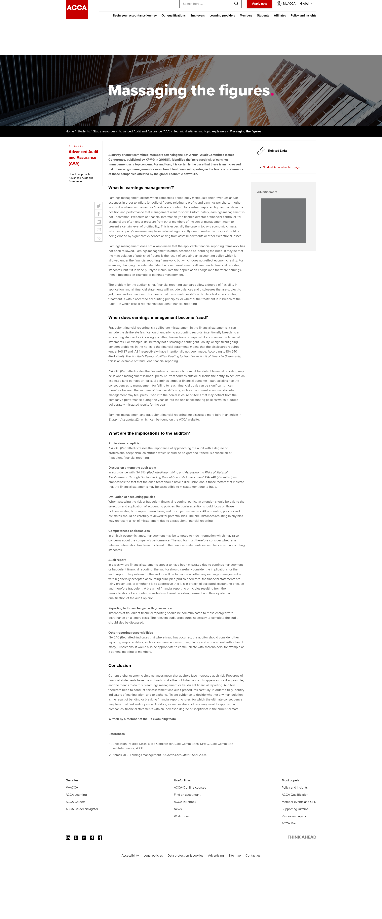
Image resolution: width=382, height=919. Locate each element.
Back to (83, 155)
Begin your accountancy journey (135, 15)
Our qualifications (174, 15)
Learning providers (222, 15)
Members (246, 15)
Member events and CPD (299, 802)
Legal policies (153, 856)
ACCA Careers (75, 802)
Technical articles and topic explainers (200, 131)
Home (70, 131)
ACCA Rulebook (185, 802)
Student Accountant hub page (281, 167)
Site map (235, 856)
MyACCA (72, 788)
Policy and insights (303, 15)
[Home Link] (302, 838)
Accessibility (130, 856)
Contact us (253, 856)
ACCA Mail (289, 823)
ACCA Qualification (295, 795)
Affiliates (280, 15)
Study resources (104, 131)
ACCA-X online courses (190, 788)
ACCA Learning (76, 795)
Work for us (181, 816)
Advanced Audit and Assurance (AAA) (144, 131)
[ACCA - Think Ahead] (77, 18)
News (178, 809)
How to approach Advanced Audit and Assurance (81, 178)
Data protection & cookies (185, 856)
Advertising (216, 856)
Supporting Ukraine (295, 809)
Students (263, 15)
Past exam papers (294, 816)
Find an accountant (187, 795)
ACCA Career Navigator (82, 809)
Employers (197, 15)
